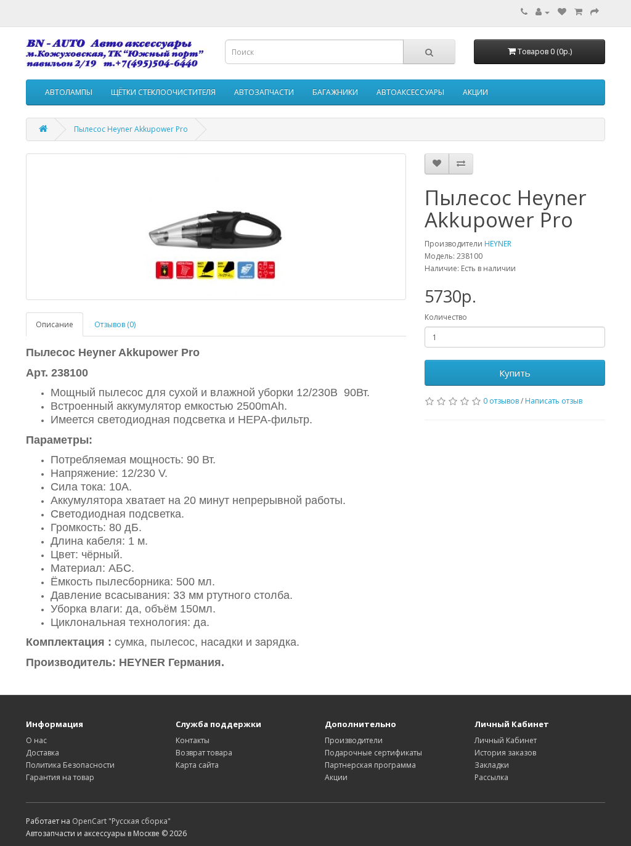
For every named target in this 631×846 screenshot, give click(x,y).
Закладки (491, 765)
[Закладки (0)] (562, 12)
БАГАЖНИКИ (335, 92)
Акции (336, 777)
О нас (36, 740)
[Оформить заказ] (594, 12)
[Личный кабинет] (542, 12)
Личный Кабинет (505, 740)
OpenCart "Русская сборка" (121, 821)
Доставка (42, 752)
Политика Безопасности (70, 765)
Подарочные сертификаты (373, 752)
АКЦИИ (475, 92)
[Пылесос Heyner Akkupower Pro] (216, 226)
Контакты (193, 740)
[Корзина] (578, 12)
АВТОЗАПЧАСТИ (264, 92)
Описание (54, 324)
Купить (515, 373)
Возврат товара (204, 752)
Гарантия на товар (60, 777)
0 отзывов (501, 401)
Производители (354, 740)
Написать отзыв (553, 401)
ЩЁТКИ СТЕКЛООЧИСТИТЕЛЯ (163, 92)
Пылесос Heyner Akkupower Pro (131, 129)
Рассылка (491, 777)
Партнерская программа (370, 765)
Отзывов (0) (115, 324)
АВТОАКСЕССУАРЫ (410, 92)
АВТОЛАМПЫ (68, 92)
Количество (446, 317)
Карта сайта (197, 765)
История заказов (505, 752)
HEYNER (497, 243)
